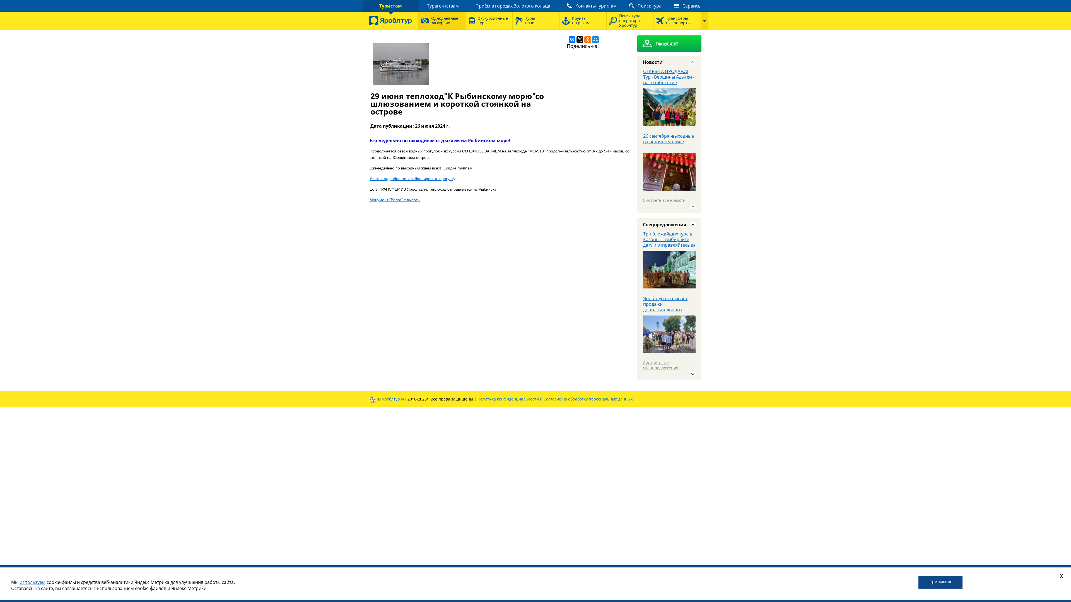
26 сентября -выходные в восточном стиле (668, 74)
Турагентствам (443, 6)
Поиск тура (650, 6)
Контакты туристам (596, 6)
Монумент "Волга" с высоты (395, 200)
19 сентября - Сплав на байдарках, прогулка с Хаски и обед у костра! (668, 304)
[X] (579, 39)
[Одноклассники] (587, 39)
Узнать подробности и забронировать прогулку (412, 178)
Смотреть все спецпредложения (660, 365)
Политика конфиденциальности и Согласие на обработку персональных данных (555, 399)
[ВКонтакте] (572, 39)
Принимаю (940, 582)
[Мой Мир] (595, 39)
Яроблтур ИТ (394, 399)
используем (32, 582)
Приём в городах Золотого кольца (513, 6)
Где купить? (667, 43)
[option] (669, 101)
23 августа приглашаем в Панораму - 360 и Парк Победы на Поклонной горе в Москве (668, 147)
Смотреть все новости (664, 200)
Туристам (390, 6)
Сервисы (691, 6)
